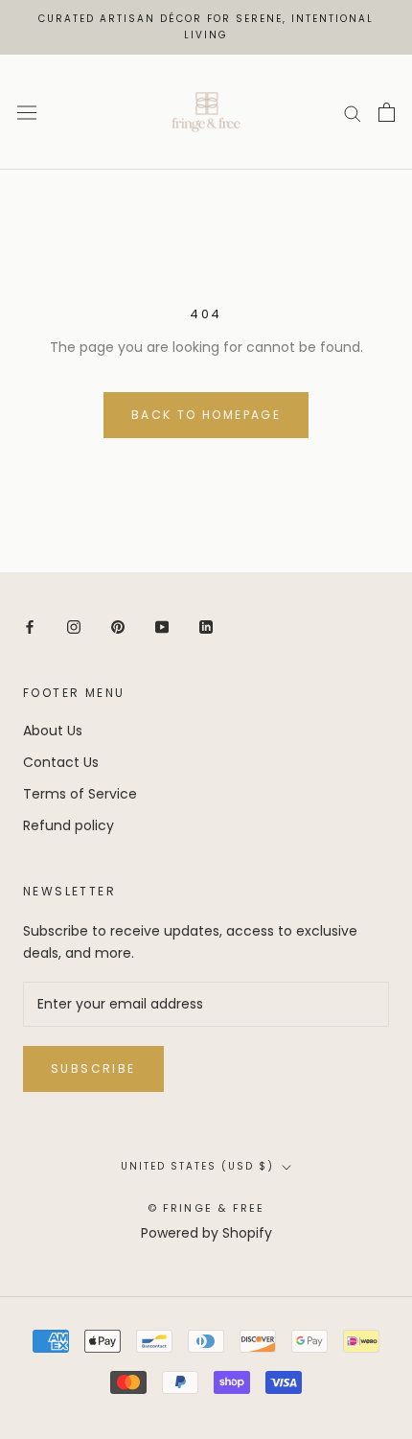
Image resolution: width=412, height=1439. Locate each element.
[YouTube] (162, 626)
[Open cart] (386, 112)
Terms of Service (80, 793)
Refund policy (68, 825)
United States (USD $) (197, 1166)
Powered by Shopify (206, 1232)
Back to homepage (206, 414)
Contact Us (61, 762)
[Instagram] (73, 626)
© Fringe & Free (206, 1208)
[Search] (352, 112)
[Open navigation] (26, 112)
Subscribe (93, 1068)
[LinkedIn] (206, 626)
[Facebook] (29, 626)
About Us (52, 730)
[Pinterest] (118, 626)
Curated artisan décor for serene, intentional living (206, 27)
